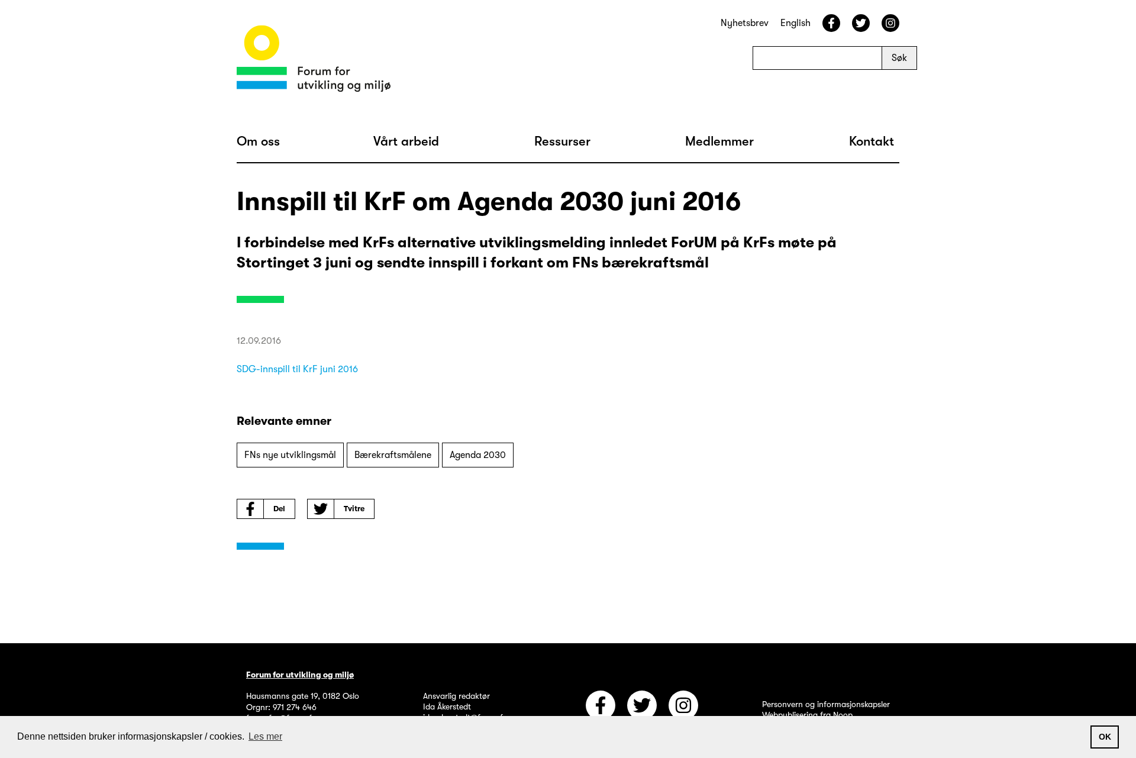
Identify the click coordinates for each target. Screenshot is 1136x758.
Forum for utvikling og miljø (300, 674)
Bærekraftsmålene (392, 455)
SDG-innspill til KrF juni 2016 (297, 369)
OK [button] (1105, 736)
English (795, 23)
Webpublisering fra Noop (807, 715)
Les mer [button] (265, 736)
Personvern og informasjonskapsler (826, 704)
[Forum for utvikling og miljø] (313, 60)
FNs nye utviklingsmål (290, 455)
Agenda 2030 (478, 455)
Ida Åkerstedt (447, 706)
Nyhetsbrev (745, 23)
